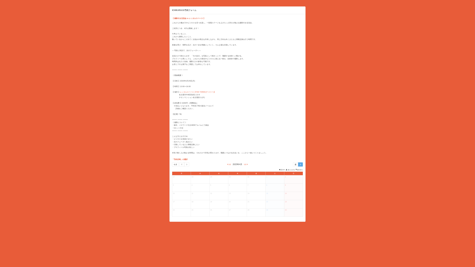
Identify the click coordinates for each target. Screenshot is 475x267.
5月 (245, 164)
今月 (175, 165)
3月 (229, 164)
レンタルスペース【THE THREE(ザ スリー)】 (198, 92)
